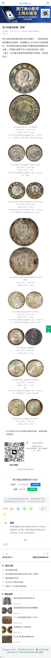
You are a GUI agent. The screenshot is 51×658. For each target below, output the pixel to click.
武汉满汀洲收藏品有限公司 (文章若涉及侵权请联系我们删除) (28, 650)
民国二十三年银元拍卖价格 (15, 586)
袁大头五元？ (7, 555)
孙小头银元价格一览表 (36, 501)
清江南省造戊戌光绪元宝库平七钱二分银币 (21, 574)
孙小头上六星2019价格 (14, 582)
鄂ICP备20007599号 (26, 649)
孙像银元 (36, 31)
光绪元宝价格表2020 (40, 555)
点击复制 (35, 485)
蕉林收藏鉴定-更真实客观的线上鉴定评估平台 (24, 500)
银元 (6, 544)
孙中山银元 (28, 31)
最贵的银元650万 (12, 578)
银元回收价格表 (11, 570)
